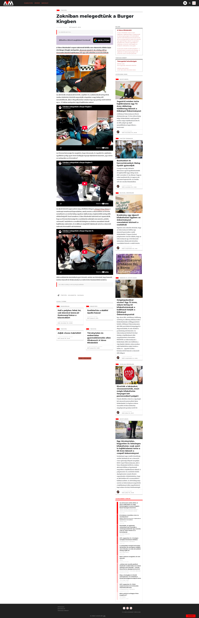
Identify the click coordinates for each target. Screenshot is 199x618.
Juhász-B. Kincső (124, 570)
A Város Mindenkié (127, 131)
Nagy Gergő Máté (124, 552)
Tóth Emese (123, 597)
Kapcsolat (45, 3)
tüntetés (64, 295)
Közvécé (37, 3)
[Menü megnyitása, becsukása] (194, 3)
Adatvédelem (61, 608)
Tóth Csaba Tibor (124, 580)
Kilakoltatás (28, 3)
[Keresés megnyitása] (189, 4)
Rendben (191, 616)
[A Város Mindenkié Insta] (127, 608)
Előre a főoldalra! (85, 358)
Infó (104, 616)
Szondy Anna (123, 521)
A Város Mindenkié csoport (65, 321)
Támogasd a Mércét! (63, 610)
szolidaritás (72, 295)
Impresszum (61, 606)
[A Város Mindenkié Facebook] (124, 608)
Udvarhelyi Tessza (61, 27)
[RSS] (131, 608)
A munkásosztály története (127, 541)
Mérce (121, 560)
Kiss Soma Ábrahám (125, 534)
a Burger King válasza (101, 209)
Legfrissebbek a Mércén (122, 498)
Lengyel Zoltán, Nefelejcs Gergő (128, 509)
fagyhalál (80, 295)
